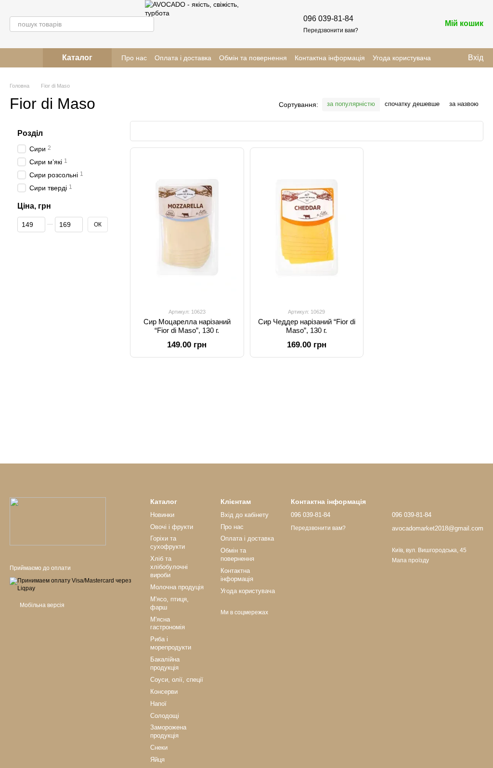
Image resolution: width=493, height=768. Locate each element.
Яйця (157, 759)
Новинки (162, 514)
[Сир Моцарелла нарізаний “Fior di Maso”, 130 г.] (187, 227)
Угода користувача (402, 58)
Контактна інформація (330, 58)
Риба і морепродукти (170, 643)
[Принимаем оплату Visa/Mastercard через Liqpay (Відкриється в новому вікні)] (73, 584)
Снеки (159, 747)
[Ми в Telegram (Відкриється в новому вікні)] (25, 58)
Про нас (134, 58)
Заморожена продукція (168, 731)
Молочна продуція (177, 587)
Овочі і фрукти (171, 526)
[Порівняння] (408, 24)
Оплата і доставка (183, 58)
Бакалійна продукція (165, 663)
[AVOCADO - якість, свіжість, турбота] (58, 521)
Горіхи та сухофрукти (167, 542)
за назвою (464, 103)
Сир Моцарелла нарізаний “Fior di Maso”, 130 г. (187, 326)
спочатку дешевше (412, 103)
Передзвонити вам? (330, 30)
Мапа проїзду (410, 560)
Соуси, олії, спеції (176, 679)
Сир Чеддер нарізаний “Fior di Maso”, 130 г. (306, 326)
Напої (158, 703)
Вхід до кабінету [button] (245, 514)
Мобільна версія (41, 605)
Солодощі (164, 715)
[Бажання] (383, 24)
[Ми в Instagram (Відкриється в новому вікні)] (13, 58)
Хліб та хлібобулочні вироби (169, 567)
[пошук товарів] (146, 24)
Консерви (164, 691)
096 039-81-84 (328, 18)
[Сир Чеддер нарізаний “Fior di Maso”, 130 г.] (307, 227)
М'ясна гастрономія (167, 623)
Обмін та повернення (253, 58)
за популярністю (351, 103)
